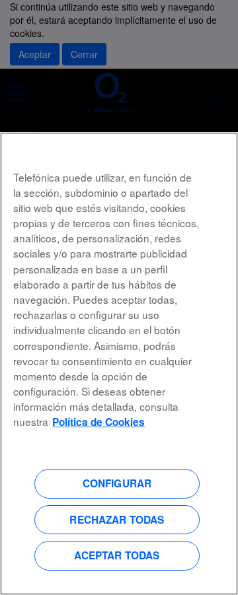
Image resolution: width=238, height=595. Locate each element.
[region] (119, 363)
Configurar (117, 483)
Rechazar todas (116, 519)
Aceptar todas (116, 555)
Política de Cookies (98, 422)
